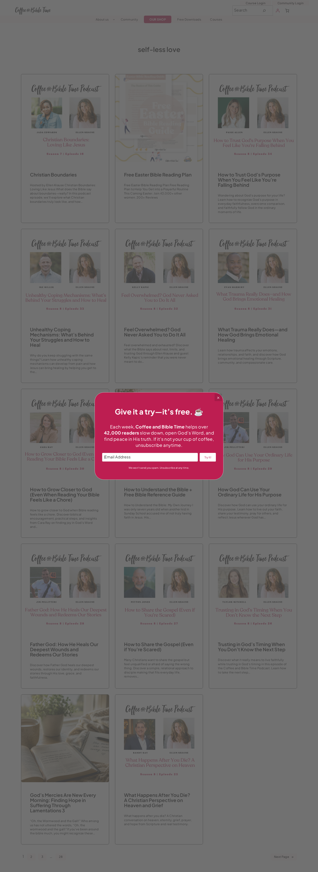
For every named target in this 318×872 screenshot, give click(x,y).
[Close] (218, 397)
